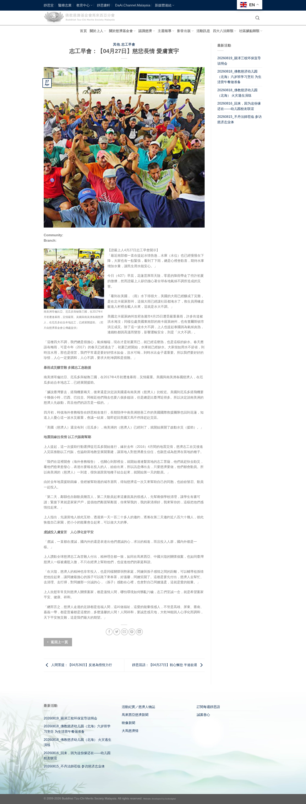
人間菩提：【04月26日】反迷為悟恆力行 (81, 665)
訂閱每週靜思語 (208, 707)
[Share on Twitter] (116, 631)
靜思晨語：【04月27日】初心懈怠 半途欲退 (165, 665)
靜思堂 (49, 5)
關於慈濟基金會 (121, 31)
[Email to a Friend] (124, 631)
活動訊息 (203, 31)
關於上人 (96, 31)
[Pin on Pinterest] (131, 631)
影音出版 (184, 31)
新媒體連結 (163, 5)
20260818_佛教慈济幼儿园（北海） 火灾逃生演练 (237, 92)
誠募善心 (203, 715)
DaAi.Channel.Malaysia (132, 5)
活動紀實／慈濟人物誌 (138, 707)
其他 (116, 44)
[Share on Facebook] (109, 631)
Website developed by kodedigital (159, 799)
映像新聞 (128, 723)
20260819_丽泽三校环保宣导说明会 (239, 60)
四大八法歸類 (223, 31)
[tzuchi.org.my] (81, 18)
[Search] (257, 17)
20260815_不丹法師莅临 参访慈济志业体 (239, 119)
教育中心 (83, 5)
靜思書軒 (103, 5)
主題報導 (164, 31)
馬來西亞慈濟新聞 (135, 715)
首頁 (83, 31)
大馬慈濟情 (130, 731)
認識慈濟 (145, 31)
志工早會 (128, 44)
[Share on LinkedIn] (139, 631)
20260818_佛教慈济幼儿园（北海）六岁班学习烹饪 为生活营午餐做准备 (239, 77)
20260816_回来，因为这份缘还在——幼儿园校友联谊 (239, 106)
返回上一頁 (59, 642)
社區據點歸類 (249, 31)
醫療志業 (65, 5)
